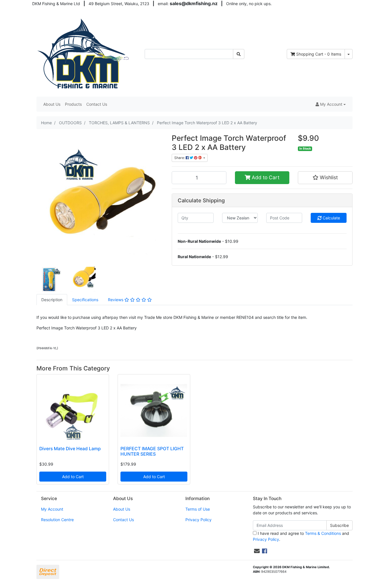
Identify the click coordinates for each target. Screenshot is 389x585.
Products (73, 104)
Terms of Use (197, 509)
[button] (330, 104)
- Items (318, 54)
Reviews (116, 299)
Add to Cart (264, 177)
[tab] (51, 299)
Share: (180, 158)
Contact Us (96, 104)
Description (51, 299)
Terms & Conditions (323, 533)
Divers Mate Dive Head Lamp (70, 448)
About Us (51, 104)
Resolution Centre (57, 519)
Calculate (331, 217)
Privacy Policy (198, 519)
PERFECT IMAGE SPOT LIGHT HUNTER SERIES (152, 451)
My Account (52, 509)
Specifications (85, 299)
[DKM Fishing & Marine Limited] (83, 53)
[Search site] (238, 54)
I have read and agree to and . (301, 536)
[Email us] (257, 551)
